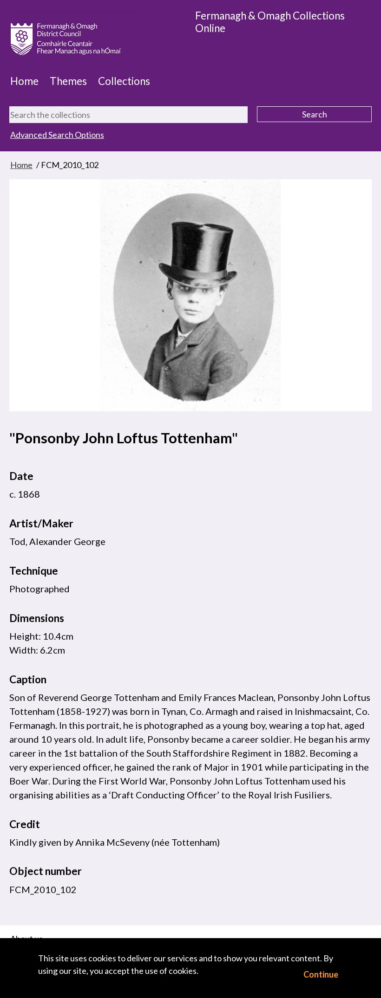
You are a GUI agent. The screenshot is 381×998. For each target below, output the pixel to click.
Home (24, 81)
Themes (68, 81)
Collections (124, 81)
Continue (320, 974)
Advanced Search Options (57, 135)
